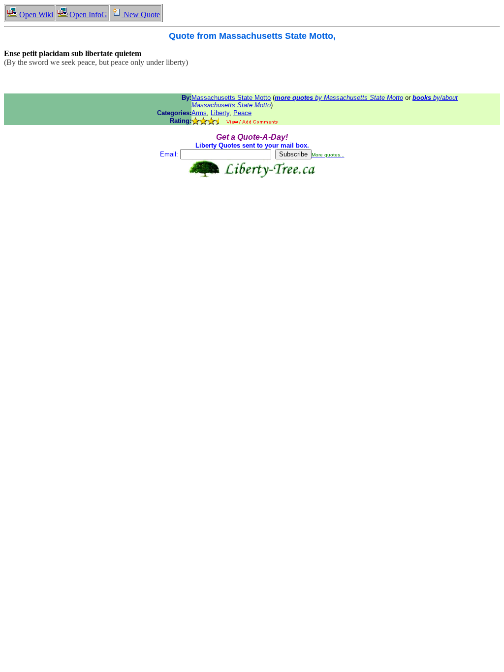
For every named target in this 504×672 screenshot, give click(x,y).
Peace (242, 113)
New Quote (141, 14)
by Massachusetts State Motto (339, 97)
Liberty (220, 113)
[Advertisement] (252, 209)
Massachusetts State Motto (231, 97)
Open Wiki (35, 14)
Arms (199, 113)
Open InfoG (87, 14)
